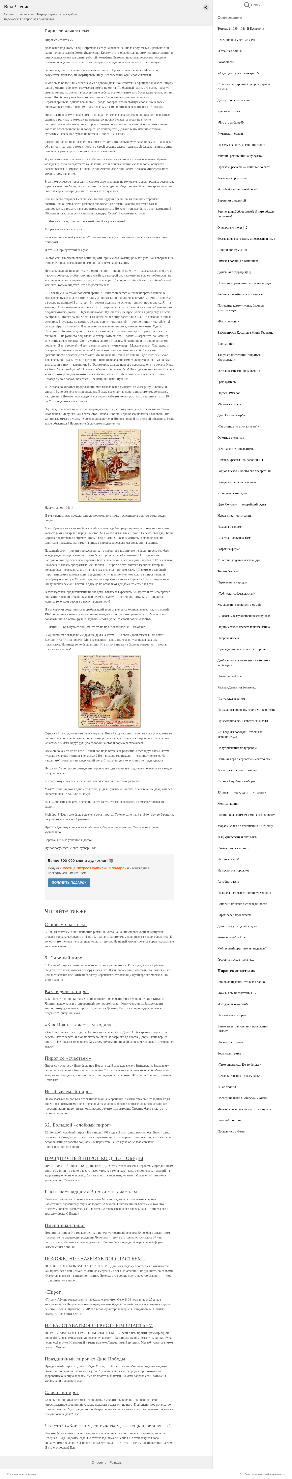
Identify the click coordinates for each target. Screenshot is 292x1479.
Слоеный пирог (62, 1392)
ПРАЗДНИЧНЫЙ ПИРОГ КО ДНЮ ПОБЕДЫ (94, 1158)
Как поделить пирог (67, 991)
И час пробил (227, 1087)
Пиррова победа (229, 638)
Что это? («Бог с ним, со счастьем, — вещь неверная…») (108, 1425)
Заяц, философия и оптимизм (237, 837)
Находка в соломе (230, 526)
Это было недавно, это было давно (241, 982)
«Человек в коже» (230, 404)
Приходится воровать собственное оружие (246, 709)
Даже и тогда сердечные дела (237, 926)
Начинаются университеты (236, 448)
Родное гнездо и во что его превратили (244, 471)
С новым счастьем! (66, 924)
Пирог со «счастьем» (68, 1058)
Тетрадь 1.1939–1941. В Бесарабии (241, 28)
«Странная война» (230, 51)
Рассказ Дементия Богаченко (237, 687)
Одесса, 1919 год (229, 393)
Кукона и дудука (229, 111)
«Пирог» (54, 1292)
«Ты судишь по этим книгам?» (238, 426)
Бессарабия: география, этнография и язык (246, 238)
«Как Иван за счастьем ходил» (78, 1024)
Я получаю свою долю (233, 493)
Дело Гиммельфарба (231, 415)
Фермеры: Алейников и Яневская (240, 294)
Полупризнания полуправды (237, 748)
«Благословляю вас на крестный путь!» (244, 1109)
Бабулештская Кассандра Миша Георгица (245, 332)
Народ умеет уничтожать (234, 515)
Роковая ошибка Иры (232, 937)
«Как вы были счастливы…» (237, 993)
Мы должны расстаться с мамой (239, 604)
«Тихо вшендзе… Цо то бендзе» (239, 1064)
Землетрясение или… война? (237, 770)
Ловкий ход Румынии (232, 249)
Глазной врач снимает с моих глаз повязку (246, 814)
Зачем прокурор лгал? (232, 178)
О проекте (99, 1462)
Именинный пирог (65, 1225)
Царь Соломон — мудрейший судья (242, 504)
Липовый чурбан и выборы (236, 781)
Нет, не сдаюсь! (228, 859)
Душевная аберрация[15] (234, 272)
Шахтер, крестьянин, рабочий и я (240, 460)
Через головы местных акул (236, 39)
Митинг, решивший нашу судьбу (240, 156)
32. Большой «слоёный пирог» (78, 1125)
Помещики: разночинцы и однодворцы (244, 283)
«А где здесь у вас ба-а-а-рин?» (238, 73)
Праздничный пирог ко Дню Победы (85, 1358)
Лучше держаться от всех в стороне (242, 649)
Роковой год (226, 62)
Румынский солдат (230, 133)
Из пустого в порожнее (233, 870)
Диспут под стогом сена (234, 100)
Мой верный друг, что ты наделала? (242, 948)
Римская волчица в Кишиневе (238, 261)
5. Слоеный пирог (64, 957)
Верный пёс (226, 343)
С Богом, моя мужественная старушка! (244, 615)
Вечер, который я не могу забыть (240, 1075)
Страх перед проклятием (234, 915)
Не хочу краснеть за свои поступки (241, 144)
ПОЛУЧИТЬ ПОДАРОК (69, 882)
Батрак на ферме (229, 549)
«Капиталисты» (228, 321)
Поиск (251, 5)
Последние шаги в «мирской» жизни (243, 1098)
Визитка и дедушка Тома (234, 538)
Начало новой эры (230, 676)
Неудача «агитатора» (232, 1015)
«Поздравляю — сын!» (233, 1004)
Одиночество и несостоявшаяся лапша (244, 627)
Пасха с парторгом (230, 1042)
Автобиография (228, 881)
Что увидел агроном (231, 698)
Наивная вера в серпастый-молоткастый (245, 759)
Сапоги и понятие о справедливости (242, 904)
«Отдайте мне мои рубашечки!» (239, 370)
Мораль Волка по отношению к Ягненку (245, 826)
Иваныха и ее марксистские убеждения (244, 892)
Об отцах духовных (231, 437)
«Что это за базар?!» (231, 122)
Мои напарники (228, 803)
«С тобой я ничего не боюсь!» (238, 189)
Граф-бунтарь (227, 382)
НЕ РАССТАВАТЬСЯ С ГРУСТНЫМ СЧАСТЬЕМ (99, 1325)
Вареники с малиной (232, 200)
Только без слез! (228, 571)
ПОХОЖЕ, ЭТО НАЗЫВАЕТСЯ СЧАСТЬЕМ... (95, 1258)
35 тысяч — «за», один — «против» (242, 792)
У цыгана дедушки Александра (239, 560)
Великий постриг (229, 1120)
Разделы (116, 1462)
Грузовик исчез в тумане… (236, 959)
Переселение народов (232, 582)
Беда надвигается (229, 1053)
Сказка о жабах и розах (233, 848)
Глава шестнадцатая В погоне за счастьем (91, 1191)
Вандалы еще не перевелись (237, 482)
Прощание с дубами (231, 1131)
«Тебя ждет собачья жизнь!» (236, 593)
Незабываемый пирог (68, 1091)
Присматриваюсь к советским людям (243, 721)
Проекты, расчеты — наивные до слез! (244, 167)
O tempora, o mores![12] (233, 227)
